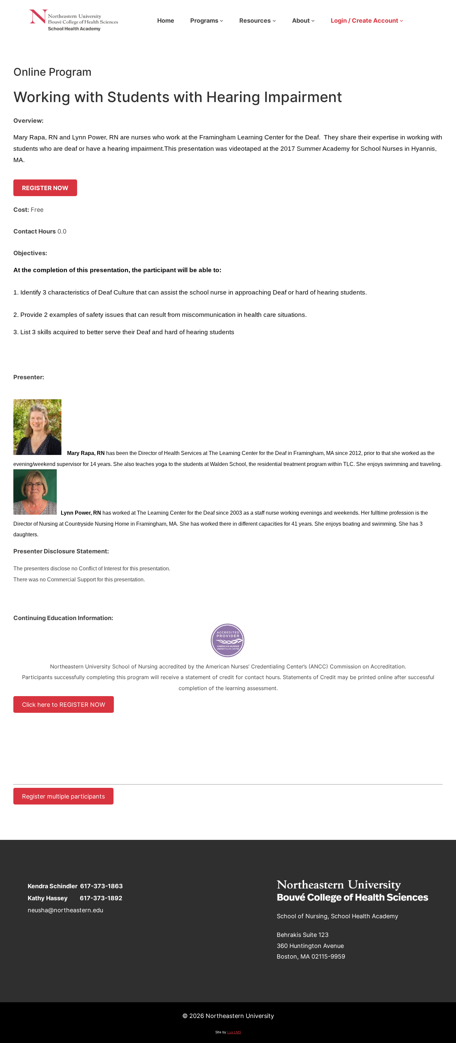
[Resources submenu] (274, 20)
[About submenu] (313, 20)
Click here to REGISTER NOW (63, 704)
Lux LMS (234, 1032)
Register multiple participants (63, 796)
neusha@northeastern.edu (65, 910)
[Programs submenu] (221, 20)
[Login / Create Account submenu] (401, 20)
